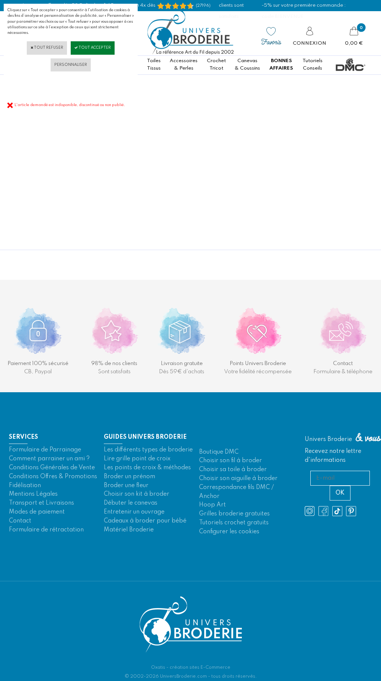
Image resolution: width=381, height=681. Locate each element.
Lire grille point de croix (137, 459)
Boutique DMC (218, 452)
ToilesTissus (154, 64)
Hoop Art (212, 505)
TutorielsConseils (312, 64)
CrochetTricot (216, 64)
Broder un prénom (129, 477)
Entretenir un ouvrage (134, 512)
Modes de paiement (37, 512)
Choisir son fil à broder (230, 461)
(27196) (203, 5)
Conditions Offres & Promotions (53, 477)
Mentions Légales (33, 494)
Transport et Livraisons (41, 503)
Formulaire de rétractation (46, 530)
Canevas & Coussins (247, 64)
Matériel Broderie (129, 530)
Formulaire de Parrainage (45, 450)
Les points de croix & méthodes (147, 468)
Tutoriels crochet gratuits (234, 523)
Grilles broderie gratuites (234, 514)
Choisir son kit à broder (136, 494)
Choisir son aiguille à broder (238, 479)
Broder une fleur (126, 486)
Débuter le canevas (130, 503)
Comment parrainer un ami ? (49, 459)
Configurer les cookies (229, 532)
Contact (20, 521)
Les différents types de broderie (148, 450)
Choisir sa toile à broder (233, 470)
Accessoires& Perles (184, 64)
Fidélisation (25, 486)
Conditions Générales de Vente (52, 468)
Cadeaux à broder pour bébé (145, 521)
